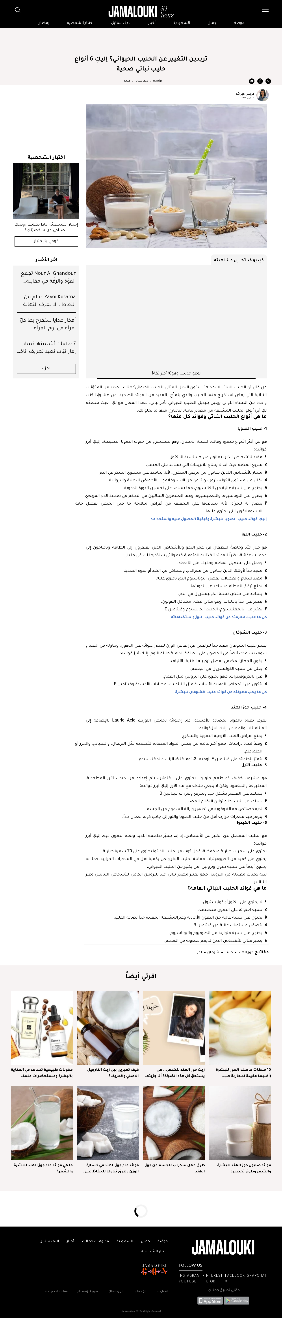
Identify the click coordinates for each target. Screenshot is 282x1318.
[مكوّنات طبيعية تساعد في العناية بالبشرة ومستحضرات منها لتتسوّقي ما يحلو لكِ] (42, 1028)
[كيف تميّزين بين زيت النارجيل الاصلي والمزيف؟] (108, 1028)
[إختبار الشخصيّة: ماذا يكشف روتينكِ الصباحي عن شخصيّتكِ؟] (46, 191)
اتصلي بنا (162, 1291)
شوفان (212, 952)
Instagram (189, 1276)
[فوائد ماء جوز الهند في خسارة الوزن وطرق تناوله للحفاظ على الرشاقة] (108, 1123)
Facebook (235, 1276)
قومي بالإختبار (46, 241)
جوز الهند (245, 952)
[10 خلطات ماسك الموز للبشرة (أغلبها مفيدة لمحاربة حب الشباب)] (240, 1028)
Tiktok (208, 1282)
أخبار (152, 23)
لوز (199, 952)
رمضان (43, 23)
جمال (212, 23)
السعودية (181, 23)
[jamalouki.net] (141, 11)
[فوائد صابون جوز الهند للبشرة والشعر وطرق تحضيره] (240, 1123)
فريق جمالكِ (115, 1291)
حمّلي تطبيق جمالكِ (224, 1290)
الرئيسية (157, 81)
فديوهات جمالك (95, 1242)
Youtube (188, 1282)
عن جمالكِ (140, 1291)
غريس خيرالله (245, 93)
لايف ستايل (121, 23)
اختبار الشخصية (80, 23)
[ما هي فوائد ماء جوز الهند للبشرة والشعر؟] (42, 1123)
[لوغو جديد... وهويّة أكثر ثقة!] (176, 317)
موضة (239, 23)
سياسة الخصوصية (56, 1291)
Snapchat (257, 1276)
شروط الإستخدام (87, 1291)
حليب (228, 952)
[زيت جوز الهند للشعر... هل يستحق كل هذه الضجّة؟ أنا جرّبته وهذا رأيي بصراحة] (174, 1028)
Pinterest (212, 1276)
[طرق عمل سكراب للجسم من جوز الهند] (174, 1123)
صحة (127, 81)
